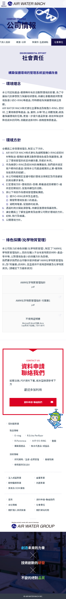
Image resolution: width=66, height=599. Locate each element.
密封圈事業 (13, 423)
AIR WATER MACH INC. (34, 596)
